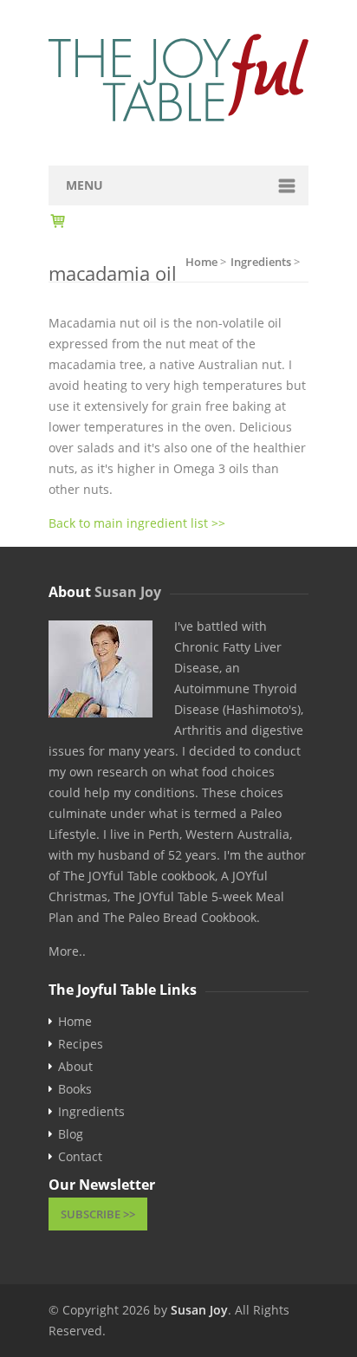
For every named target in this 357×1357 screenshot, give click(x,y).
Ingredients (91, 1112)
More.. (67, 951)
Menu (84, 185)
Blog (70, 1134)
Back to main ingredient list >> (137, 523)
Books (75, 1089)
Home (75, 1021)
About (75, 1067)
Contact (80, 1157)
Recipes (80, 1044)
